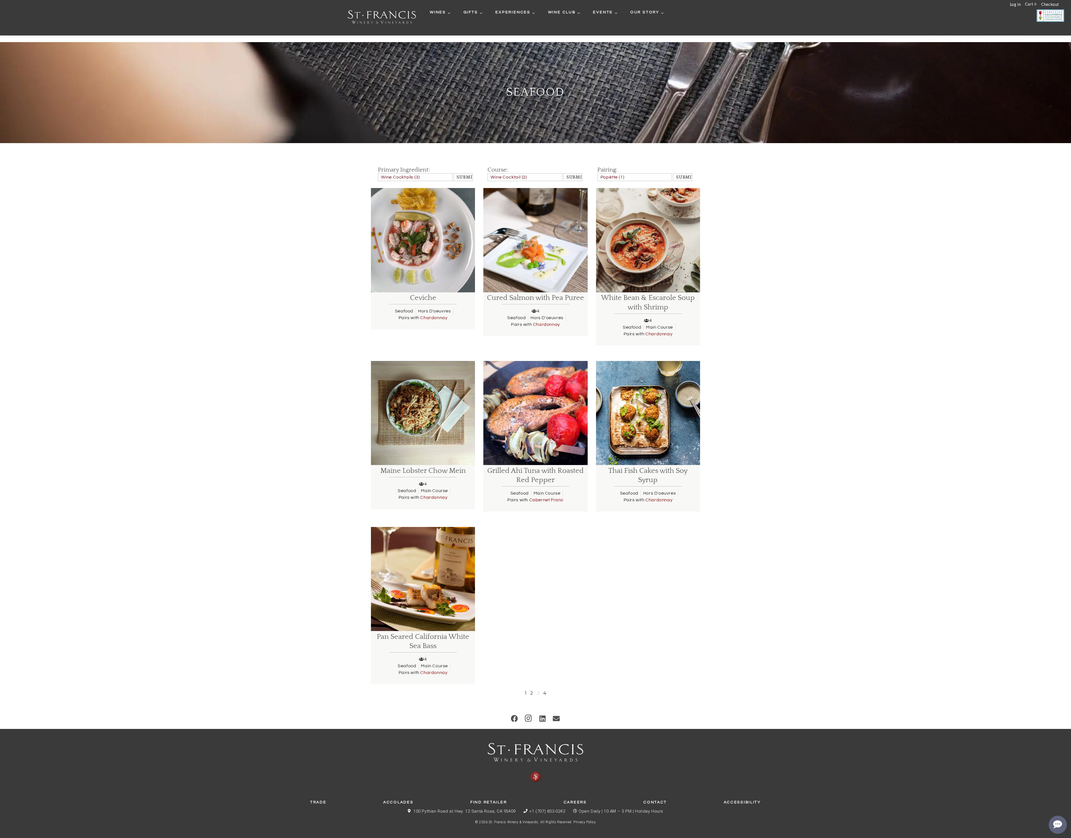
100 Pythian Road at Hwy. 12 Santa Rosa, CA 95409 (464, 811)
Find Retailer (488, 802)
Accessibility (742, 802)
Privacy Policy (584, 822)
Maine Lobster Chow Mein (423, 471)
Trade (318, 802)
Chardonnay (433, 318)
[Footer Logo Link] (535, 762)
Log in (1015, 5)
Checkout (1050, 5)
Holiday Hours (649, 811)
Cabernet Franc (546, 500)
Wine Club (562, 12)
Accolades (398, 802)
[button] (514, 718)
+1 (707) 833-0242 (547, 811)
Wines (438, 12)
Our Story (644, 12)
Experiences (512, 12)
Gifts (471, 12)
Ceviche (423, 298)
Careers (575, 802)
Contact (655, 802)
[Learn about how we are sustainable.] (1050, 15)
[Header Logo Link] (382, 18)
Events (603, 12)
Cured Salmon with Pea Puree (535, 298)
